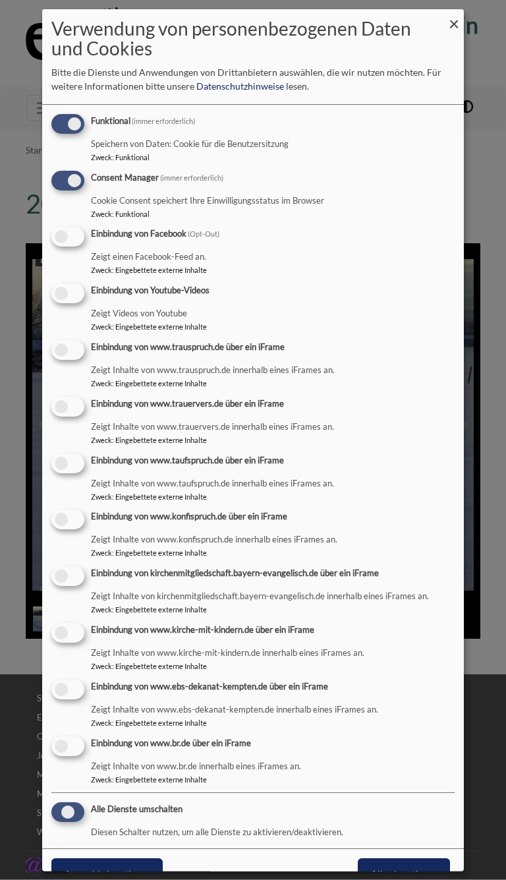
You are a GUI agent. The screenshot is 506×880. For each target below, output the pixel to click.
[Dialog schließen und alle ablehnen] (454, 17)
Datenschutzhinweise (240, 86)
